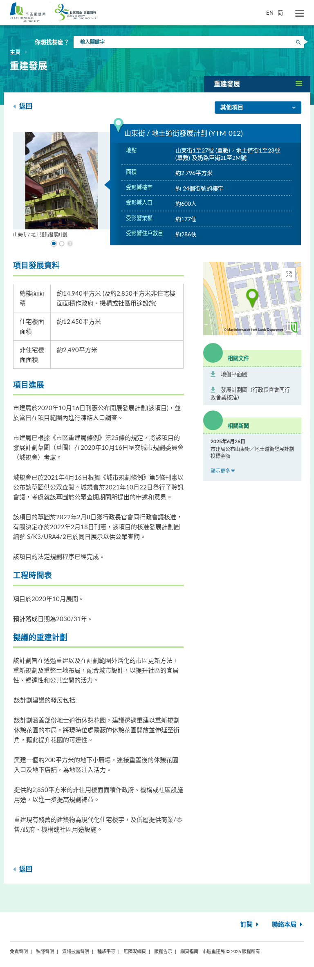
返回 (25, 106)
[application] (252, 298)
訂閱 (247, 925)
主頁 (15, 52)
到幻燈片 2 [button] (62, 244)
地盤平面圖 (234, 374)
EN (270, 12)
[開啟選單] (299, 13)
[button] (257, 84)
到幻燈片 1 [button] (53, 243)
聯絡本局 (285, 925)
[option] (61, 185)
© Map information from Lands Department (253, 330)
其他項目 (231, 107)
